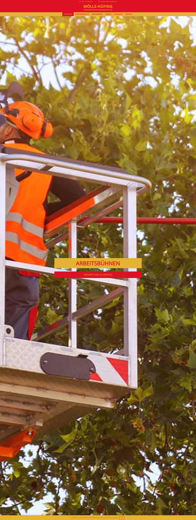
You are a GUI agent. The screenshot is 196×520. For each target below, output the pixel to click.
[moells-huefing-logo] (98, 7)
